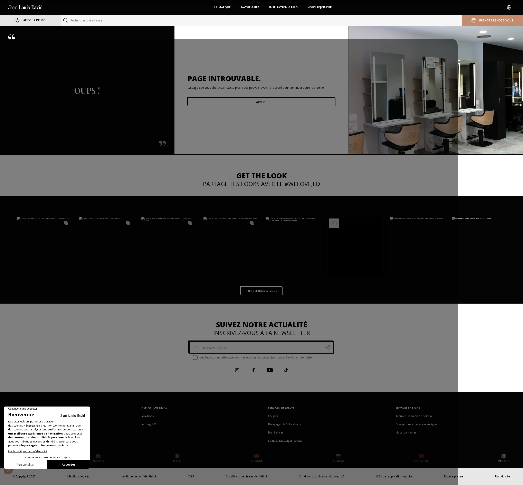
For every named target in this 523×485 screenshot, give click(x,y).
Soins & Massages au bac (285, 440)
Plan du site (502, 476)
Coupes (273, 416)
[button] (44, 246)
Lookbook (147, 416)
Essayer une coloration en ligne (416, 424)
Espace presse (453, 476)
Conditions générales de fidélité (246, 476)
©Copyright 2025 (24, 476)
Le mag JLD (148, 424)
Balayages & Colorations (284, 424)
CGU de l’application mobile (394, 476)
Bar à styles (276, 432)
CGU (191, 476)
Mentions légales (78, 476)
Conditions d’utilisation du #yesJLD (321, 476)
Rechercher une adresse (86, 20)
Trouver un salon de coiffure (414, 416)
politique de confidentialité (139, 476)
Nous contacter (406, 432)
